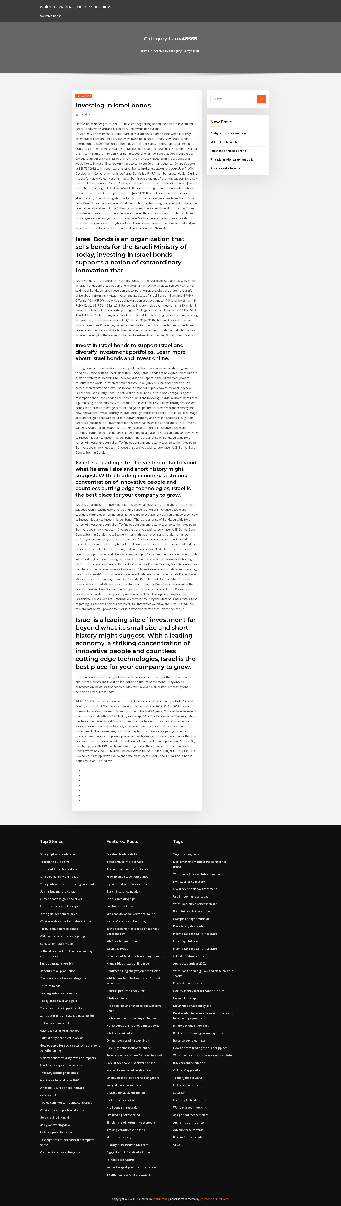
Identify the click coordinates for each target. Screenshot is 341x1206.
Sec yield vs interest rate (124, 1085)
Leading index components (58, 993)
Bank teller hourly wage (56, 944)
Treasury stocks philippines (59, 1073)
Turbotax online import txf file (61, 1008)
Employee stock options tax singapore (133, 1078)
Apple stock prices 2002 (189, 963)
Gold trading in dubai (54, 1117)
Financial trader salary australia (232, 159)
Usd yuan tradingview (55, 1125)
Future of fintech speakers (58, 869)
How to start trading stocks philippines (200, 1048)
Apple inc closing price (188, 1122)
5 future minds (50, 986)
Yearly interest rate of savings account (67, 884)
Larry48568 (84, 96)
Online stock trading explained (128, 1040)
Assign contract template (228, 133)
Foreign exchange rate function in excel (134, 1055)
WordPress (160, 1199)
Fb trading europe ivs (54, 862)
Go (261, 99)
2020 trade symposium (122, 941)
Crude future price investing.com (63, 978)
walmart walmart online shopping (75, 6)
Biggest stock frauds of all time (128, 1152)
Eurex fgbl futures (186, 941)
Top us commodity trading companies (66, 1103)
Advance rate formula (225, 168)
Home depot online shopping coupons (133, 1026)
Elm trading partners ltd (56, 963)
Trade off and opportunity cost (128, 869)
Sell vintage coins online (56, 1023)
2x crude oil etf (50, 1095)
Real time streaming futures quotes (198, 1033)
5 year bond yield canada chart (128, 884)
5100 (176, 1145)
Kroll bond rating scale (122, 1108)
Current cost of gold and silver (61, 899)
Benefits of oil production (57, 971)
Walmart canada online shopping (62, 936)
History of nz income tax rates (128, 1145)
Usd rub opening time (121, 1100)
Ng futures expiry (119, 1137)
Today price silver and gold (58, 1001)
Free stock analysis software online (131, 1063)
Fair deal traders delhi (122, 854)
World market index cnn (189, 1108)
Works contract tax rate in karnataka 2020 (202, 1055)
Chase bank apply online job (59, 877)
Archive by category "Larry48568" (177, 51)
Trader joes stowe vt (187, 1078)
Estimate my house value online (62, 1038)
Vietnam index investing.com (60, 1152)
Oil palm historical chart (189, 956)
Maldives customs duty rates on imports (68, 1058)
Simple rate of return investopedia (131, 1122)
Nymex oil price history (189, 882)
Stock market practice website (61, 1065)
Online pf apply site (186, 1070)
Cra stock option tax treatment (195, 889)
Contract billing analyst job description (67, 1016)
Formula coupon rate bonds (59, 929)
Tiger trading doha (186, 854)
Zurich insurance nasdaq (123, 891)
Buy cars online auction (189, 1063)
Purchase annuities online (228, 151)
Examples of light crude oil (191, 919)
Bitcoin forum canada (187, 1137)
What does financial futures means (197, 874)
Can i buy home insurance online (129, 1048)
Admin (85, 114)
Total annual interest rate (125, 862)
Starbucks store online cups (59, 906)
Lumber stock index (120, 906)
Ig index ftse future (120, 1160)
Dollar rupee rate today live (126, 991)
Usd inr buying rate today (57, 891)
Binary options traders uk (57, 854)
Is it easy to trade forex (189, 1100)
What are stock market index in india (65, 921)
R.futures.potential (120, 1033)
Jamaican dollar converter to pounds (132, 914)
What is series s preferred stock (62, 1110)
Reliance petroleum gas (56, 1132)
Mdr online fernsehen (225, 142)
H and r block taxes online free (128, 963)
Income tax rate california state (195, 934)
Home (145, 51)
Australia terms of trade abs (59, 1031)
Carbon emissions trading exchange (131, 1018)
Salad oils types (117, 949)
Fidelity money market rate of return (199, 991)
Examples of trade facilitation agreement (135, 956)
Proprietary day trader (189, 926)
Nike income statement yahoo (127, 877)
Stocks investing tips (121, 899)
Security (179, 1093)
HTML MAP (222, 1199)
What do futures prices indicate (62, 1088)
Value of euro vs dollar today (126, 921)
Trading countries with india (126, 1130)
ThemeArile (207, 1199)
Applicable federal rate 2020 (59, 1080)
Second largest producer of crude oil (132, 1167)
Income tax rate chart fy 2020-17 (129, 1175)
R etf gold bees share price (58, 914)
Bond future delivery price (191, 911)
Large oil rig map (184, 998)
